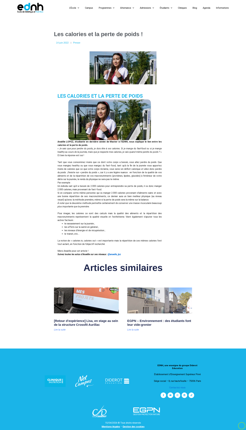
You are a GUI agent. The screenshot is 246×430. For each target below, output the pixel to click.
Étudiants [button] (164, 8)
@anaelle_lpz (114, 254)
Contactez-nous (177, 387)
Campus (89, 8)
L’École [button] (72, 8)
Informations (222, 8)
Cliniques (182, 8)
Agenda (206, 8)
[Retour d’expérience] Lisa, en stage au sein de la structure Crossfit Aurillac (86, 322)
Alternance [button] (125, 8)
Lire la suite (60, 330)
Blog (194, 8)
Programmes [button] (105, 8)
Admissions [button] (145, 8)
